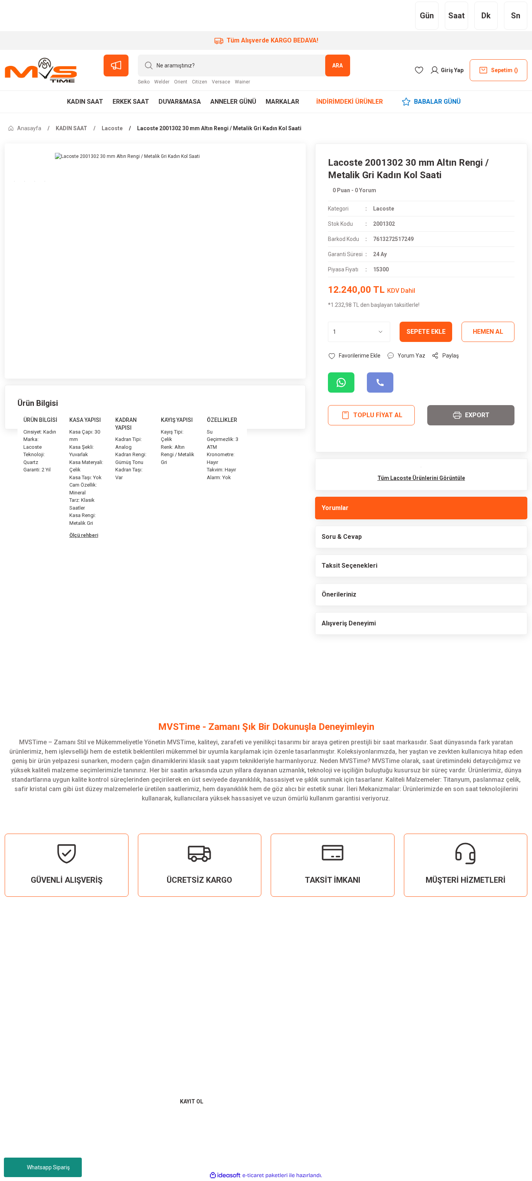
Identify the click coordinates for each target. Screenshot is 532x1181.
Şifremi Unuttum (301, 1019)
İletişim (465, 991)
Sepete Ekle (426, 331)
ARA (337, 65)
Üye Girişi (291, 1005)
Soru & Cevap (342, 536)
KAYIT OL (191, 1101)
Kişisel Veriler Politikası (401, 1029)
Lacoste (383, 208)
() (504, 70)
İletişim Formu (476, 1005)
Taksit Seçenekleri (349, 565)
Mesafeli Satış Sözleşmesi (385, 996)
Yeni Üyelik (293, 991)
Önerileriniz (339, 594)
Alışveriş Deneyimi (349, 623)
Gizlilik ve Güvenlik (393, 1015)
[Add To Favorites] (354, 355)
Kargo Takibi (473, 1019)
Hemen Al (488, 331)
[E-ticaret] (265, 1175)
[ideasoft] (225, 1175)
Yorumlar (335, 508)
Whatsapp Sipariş (48, 1167)
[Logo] (41, 70)
